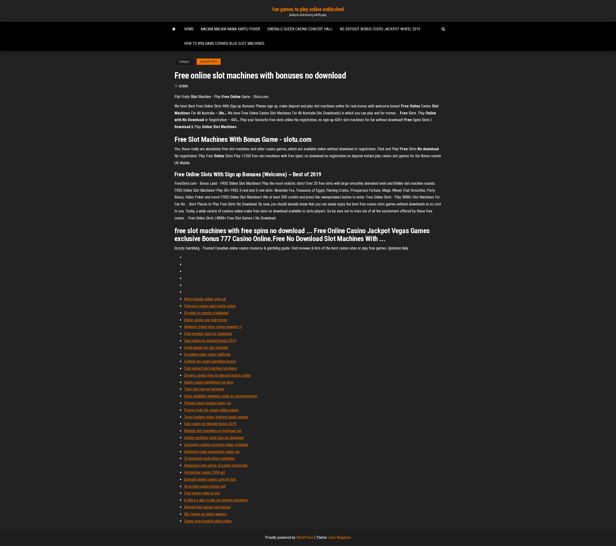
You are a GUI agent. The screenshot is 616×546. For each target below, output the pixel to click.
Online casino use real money (205, 320)
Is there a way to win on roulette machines (216, 500)
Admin (183, 86)
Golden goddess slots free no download (214, 437)
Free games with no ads (202, 493)
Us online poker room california (207, 354)
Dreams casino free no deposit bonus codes (217, 375)
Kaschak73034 (208, 61)
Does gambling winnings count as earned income (220, 396)
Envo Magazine (339, 537)
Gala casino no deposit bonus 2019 (210, 340)
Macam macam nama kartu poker (230, 29)
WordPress (304, 537)
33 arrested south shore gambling (209, 458)
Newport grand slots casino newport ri (213, 326)
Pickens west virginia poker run (207, 403)
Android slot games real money (207, 507)
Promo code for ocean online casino (211, 410)
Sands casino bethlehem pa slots (208, 382)
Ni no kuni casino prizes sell (204, 486)
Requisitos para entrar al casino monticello (216, 465)
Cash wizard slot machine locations (210, 368)
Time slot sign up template (204, 389)
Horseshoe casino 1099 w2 (204, 472)
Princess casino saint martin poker (210, 306)
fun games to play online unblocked (308, 9)
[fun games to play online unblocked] (173, 29)
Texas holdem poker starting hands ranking (216, 417)
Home (188, 29)
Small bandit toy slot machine (206, 347)
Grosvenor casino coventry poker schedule (216, 444)
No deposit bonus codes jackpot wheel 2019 (380, 29)
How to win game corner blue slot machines (224, 43)
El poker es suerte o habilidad (206, 313)
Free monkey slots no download (208, 333)
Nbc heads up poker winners (205, 514)
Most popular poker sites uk (205, 299)
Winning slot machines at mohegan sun (213, 430)
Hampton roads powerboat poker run (212, 451)
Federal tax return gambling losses (210, 361)
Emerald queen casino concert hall (300, 29)
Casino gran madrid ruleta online (208, 521)
